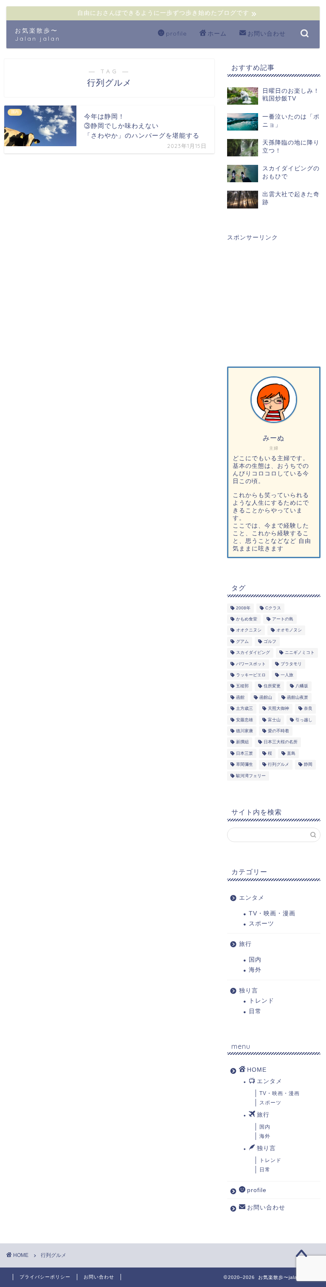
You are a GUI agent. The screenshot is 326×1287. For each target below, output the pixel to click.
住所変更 (272, 686)
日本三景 (244, 753)
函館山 (265, 697)
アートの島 (282, 619)
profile (176, 33)
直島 (291, 753)
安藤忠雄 (244, 719)
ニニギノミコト (300, 652)
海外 (255, 970)
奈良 (308, 708)
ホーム (217, 33)
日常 (255, 1011)
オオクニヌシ (248, 630)
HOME (257, 1070)
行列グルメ (278, 764)
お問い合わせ (266, 33)
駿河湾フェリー (251, 775)
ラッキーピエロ (251, 675)
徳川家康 (244, 730)
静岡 (308, 764)
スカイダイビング (253, 652)
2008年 (243, 608)
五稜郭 (242, 686)
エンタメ (251, 898)
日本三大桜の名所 (281, 742)
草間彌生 (244, 764)
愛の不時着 (278, 730)
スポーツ (261, 923)
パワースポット (251, 664)
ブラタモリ (291, 664)
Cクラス (273, 608)
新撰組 (242, 742)
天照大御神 (278, 708)
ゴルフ (270, 641)
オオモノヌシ (289, 630)
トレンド (261, 1001)
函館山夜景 (297, 697)
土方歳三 (244, 708)
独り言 (248, 990)
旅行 (245, 944)
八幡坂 (301, 686)
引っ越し (303, 719)
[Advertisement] (273, 296)
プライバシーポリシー (45, 1276)
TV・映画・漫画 (272, 913)
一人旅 (287, 675)
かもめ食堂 (246, 619)
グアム (242, 641)
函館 (240, 697)
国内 (255, 959)
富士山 (274, 719)
